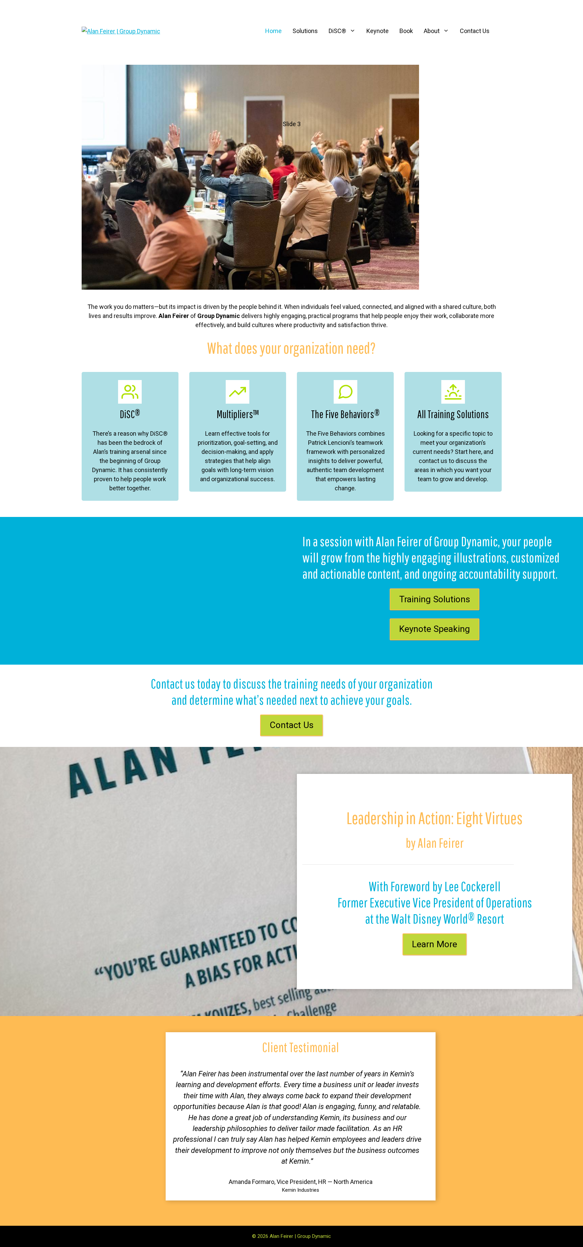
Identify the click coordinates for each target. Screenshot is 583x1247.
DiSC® (337, 30)
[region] (292, 178)
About (432, 30)
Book (406, 30)
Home (273, 30)
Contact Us (475, 30)
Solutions (305, 30)
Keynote (377, 30)
